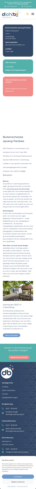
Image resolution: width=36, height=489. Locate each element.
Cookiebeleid (11, 486)
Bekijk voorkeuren (18, 482)
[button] (27, 14)
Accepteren (18, 477)
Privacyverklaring (22, 486)
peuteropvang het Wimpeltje (18, 189)
